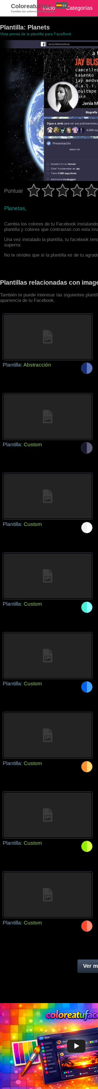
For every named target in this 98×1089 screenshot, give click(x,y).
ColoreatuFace (33, 8)
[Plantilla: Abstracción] (48, 336)
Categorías (79, 8)
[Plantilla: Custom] (48, 416)
